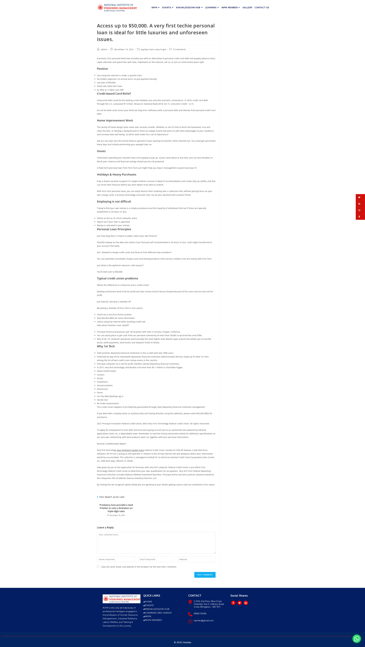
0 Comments (179, 49)
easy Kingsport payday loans (130, 450)
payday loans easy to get (153, 49)
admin (104, 49)
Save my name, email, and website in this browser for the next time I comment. (139, 566)
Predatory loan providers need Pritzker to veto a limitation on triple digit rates (116, 508)
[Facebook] (233, 603)
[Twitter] (239, 603)
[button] (360, 197)
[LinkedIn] (246, 603)
